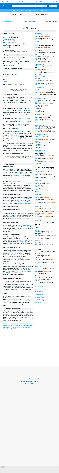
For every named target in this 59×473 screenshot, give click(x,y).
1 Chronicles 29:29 (10, 120)
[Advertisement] (29, 357)
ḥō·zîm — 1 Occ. (39, 296)
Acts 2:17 (6, 273)
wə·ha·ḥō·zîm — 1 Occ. (40, 300)
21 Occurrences (39, 286)
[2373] (2, 215)
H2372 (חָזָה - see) (24, 47)
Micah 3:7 (30, 110)
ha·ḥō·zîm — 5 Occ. (40, 299)
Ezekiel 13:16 (38, 242)
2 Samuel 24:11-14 (24, 198)
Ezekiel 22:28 (38, 254)
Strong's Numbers (27, 325)
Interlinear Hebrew (17, 325)
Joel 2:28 (17, 271)
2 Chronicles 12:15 (40, 98)
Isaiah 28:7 (18, 131)
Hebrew (9, 21)
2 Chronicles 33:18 (40, 150)
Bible (2, 21)
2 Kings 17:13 (23, 139)
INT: (36, 39)
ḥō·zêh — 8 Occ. (39, 294)
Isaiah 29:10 (16, 101)
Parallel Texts (14, 329)
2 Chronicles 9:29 (39, 87)
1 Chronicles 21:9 (14, 99)
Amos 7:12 (29, 97)
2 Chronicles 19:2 (22, 203)
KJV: (36, 38)
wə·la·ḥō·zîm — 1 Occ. (40, 302)
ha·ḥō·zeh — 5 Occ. (40, 297)
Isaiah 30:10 (20, 110)
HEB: (36, 35)
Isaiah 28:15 (9, 133)
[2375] (57, 215)
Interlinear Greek (7, 325)
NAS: (36, 36)
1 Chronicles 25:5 (20, 124)
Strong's (5, 21)
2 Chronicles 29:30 (40, 134)
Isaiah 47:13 (13, 258)
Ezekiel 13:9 (14, 253)
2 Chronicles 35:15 (40, 166)
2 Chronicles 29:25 (40, 125)
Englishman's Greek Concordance (11, 327)
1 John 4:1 (25, 286)
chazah (15, 59)
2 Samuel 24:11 (21, 118)
